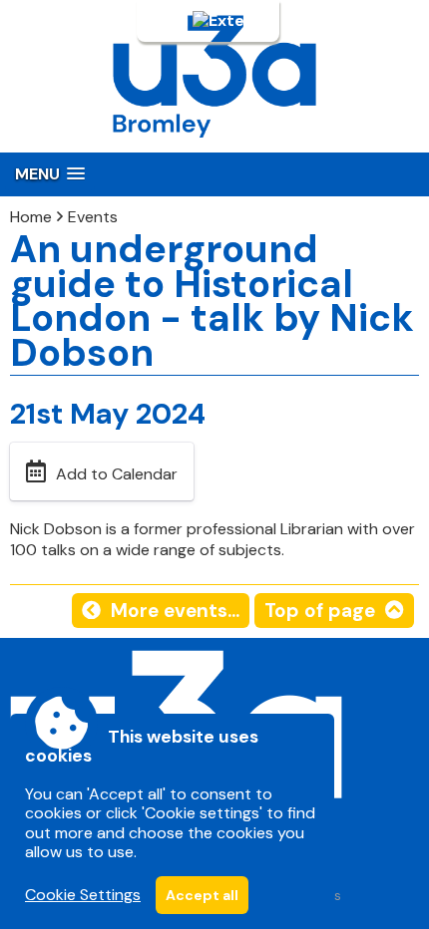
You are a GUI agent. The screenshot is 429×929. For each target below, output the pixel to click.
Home (31, 216)
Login (170, 21)
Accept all (202, 895)
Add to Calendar (117, 474)
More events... (175, 610)
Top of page (319, 610)
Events (93, 216)
